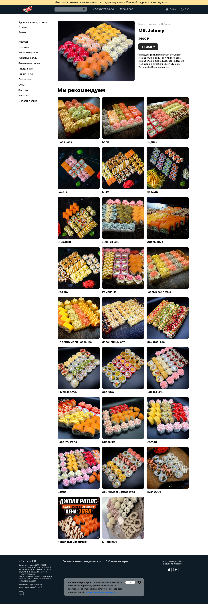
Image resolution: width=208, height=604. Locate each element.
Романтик (109, 292)
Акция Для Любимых (72, 541)
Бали (105, 142)
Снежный (64, 242)
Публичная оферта (117, 561)
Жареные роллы (27, 57)
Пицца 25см (25, 74)
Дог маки (23, 47)
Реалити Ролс (67, 441)
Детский (153, 192)
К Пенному (109, 541)
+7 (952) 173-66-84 (103, 9)
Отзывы (22, 27)
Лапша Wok (25, 79)
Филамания (155, 242)
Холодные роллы (28, 52)
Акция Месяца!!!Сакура (118, 491)
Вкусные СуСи (67, 391)
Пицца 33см (25, 68)
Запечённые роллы (29, 63)
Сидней (152, 142)
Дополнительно (27, 100)
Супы (21, 84)
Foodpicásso (29, 587)
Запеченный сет (113, 342)
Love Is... (63, 192)
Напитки (23, 95)
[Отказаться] (139, 582)
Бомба (62, 491)
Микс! (106, 192)
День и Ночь (110, 242)
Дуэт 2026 (154, 491)
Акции (22, 32)
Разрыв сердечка (159, 292)
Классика (108, 441)
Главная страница (147, 24)
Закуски (23, 90)
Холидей (108, 391)
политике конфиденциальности (101, 592)
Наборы (23, 41)
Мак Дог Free (156, 342)
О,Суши (152, 441)
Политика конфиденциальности (82, 561)
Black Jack (65, 142)
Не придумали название (75, 342)
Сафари (63, 292)
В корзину (148, 46)
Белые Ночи (155, 391)
